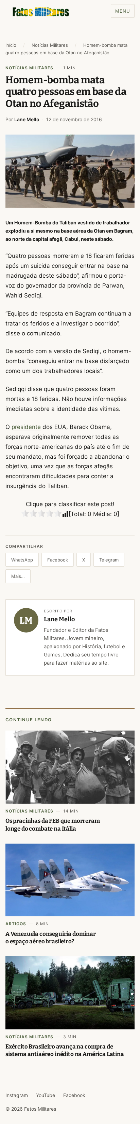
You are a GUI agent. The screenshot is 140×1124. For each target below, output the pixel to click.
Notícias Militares (50, 45)
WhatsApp (22, 560)
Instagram (16, 1095)
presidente (26, 427)
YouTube (45, 1095)
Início (10, 45)
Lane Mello (26, 119)
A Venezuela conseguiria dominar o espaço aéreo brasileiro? (50, 937)
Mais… (18, 576)
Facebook (57, 560)
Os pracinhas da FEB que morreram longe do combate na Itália (52, 824)
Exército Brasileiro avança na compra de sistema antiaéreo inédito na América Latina (64, 1050)
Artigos (15, 923)
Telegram (109, 560)
